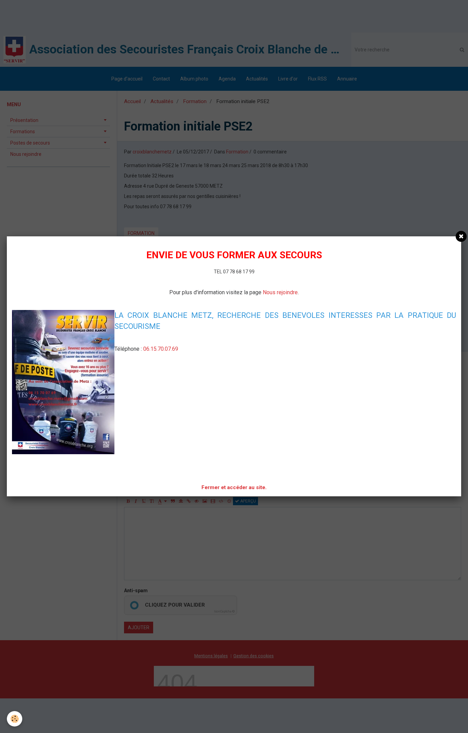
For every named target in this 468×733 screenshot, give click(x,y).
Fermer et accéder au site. (234, 487)
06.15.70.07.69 (160, 349)
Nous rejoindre (280, 292)
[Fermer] (461, 236)
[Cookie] (14, 718)
